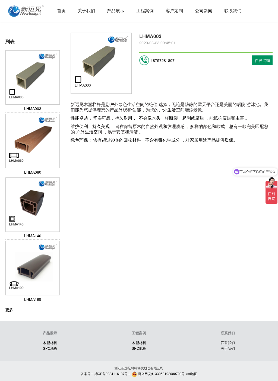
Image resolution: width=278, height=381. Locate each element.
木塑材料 (50, 342)
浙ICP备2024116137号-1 (112, 373)
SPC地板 (50, 348)
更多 (9, 309)
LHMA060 (32, 172)
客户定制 (174, 10)
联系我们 (233, 10)
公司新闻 (203, 10)
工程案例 (145, 10)
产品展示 (115, 10)
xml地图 (191, 373)
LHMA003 (32, 108)
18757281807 (163, 60)
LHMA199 (32, 299)
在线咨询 (262, 60)
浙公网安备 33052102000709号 (161, 373)
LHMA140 (32, 235)
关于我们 (86, 10)
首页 (61, 10)
